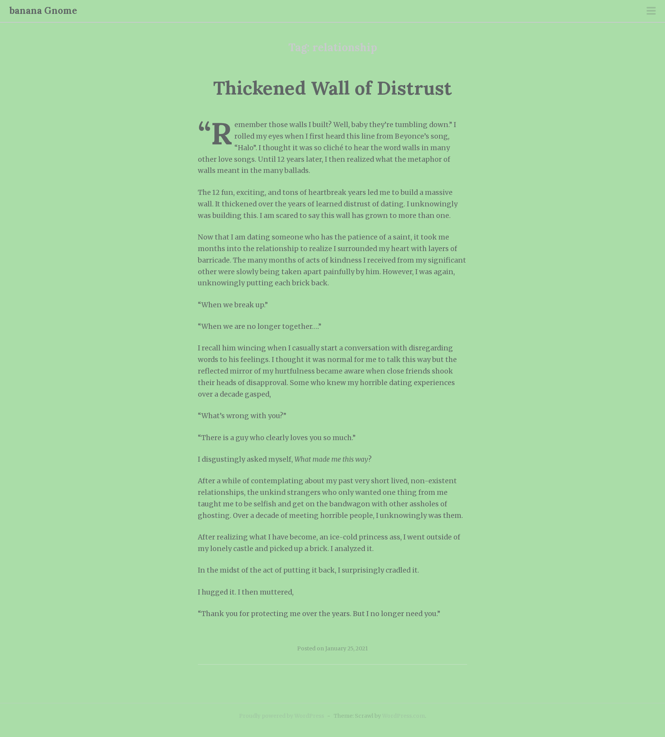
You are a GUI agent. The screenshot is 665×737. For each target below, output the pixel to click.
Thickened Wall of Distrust (332, 88)
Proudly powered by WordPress (281, 715)
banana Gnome (43, 11)
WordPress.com (403, 715)
